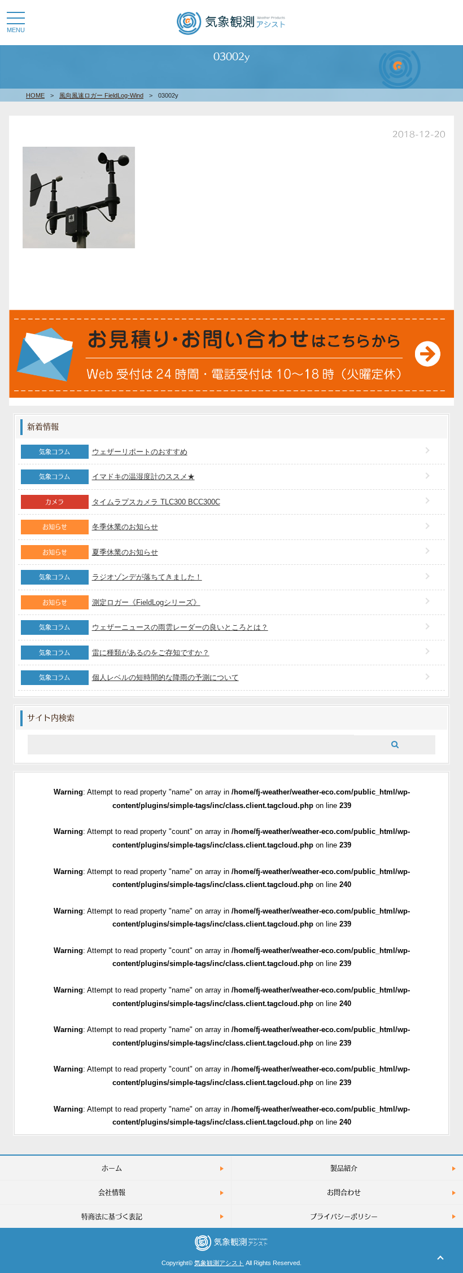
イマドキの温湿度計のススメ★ (143, 476)
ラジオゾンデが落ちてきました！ (147, 577)
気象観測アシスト (219, 1262)
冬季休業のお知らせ (125, 527)
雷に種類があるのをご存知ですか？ (150, 652)
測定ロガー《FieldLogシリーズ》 (146, 602)
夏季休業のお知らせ (125, 552)
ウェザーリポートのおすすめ (139, 451)
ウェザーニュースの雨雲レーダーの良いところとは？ (180, 627)
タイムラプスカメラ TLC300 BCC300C (156, 502)
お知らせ (54, 526)
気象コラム (54, 451)
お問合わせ (344, 1192)
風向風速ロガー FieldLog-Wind (101, 95)
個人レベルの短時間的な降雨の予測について (165, 677)
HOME (35, 95)
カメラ (54, 501)
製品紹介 (343, 1168)
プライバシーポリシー (344, 1216)
